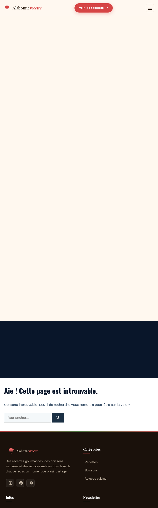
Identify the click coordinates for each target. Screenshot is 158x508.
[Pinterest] (20, 483)
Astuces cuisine (96, 478)
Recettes (91, 462)
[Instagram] (10, 483)
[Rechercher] (58, 418)
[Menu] (150, 8)
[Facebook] (30, 483)
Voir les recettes (91, 7)
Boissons (91, 470)
